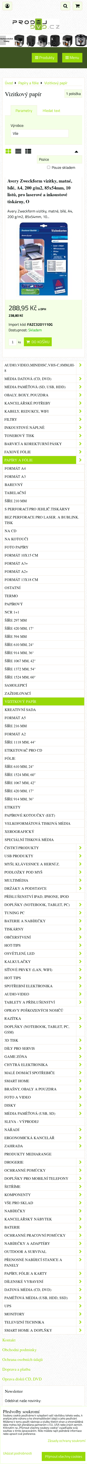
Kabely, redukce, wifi (26, 411)
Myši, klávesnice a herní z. (32, 863)
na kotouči (16, 538)
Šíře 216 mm (16, 725)
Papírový (14, 603)
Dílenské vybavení (23, 1281)
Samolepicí (16, 685)
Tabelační (15, 492)
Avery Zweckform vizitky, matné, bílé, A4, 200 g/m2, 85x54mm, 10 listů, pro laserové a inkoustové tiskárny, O (39, 191)
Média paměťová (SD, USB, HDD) (34, 386)
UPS (7, 1305)
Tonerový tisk (19, 435)
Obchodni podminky (19, 1349)
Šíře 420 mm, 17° (19, 628)
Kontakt (9, 1340)
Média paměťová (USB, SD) (29, 1113)
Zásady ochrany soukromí (66, 1440)
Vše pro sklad (18, 1202)
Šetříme (12, 1186)
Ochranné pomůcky (25, 1170)
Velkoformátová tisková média (38, 823)
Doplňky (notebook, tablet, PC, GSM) (36, 1029)
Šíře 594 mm (16, 636)
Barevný (14, 484)
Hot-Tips (12, 945)
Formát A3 (15, 476)
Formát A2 (15, 733)
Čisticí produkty (21, 847)
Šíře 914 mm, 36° (19, 652)
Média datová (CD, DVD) (27, 378)
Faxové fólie (17, 451)
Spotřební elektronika (28, 985)
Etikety (13, 807)
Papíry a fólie (18, 459)
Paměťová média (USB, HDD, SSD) (36, 1297)
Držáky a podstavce (25, 888)
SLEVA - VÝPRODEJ (21, 1121)
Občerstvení (17, 937)
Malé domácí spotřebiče (29, 1072)
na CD (10, 530)
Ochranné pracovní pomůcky (35, 1235)
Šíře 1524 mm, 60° (20, 677)
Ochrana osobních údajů (22, 1359)
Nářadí (11, 1129)
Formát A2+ (16, 571)
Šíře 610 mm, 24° (19, 644)
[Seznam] (18, 152)
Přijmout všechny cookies (63, 1456)
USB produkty (18, 855)
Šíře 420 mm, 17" (19, 790)
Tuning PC (14, 912)
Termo (11, 595)
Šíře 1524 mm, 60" (20, 774)
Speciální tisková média (29, 839)
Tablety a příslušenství (29, 1002)
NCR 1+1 (12, 612)
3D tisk (11, 1040)
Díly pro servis (19, 1048)
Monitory (14, 1313)
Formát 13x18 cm (21, 579)
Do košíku (39, 342)
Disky (10, 1105)
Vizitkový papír (20, 701)
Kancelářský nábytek (28, 1218)
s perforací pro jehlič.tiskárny (37, 508)
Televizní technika (24, 1322)
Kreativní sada (20, 709)
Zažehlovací (18, 693)
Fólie (10, 758)
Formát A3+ (16, 563)
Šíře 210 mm (16, 500)
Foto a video (17, 1097)
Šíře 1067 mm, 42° (20, 660)
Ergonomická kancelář (29, 1137)
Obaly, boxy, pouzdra (26, 394)
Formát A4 (15, 468)
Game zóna (15, 1056)
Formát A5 (15, 717)
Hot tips (12, 977)
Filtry (10, 419)
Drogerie (13, 1162)
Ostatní (12, 587)
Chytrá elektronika (26, 1064)
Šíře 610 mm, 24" (19, 766)
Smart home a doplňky (28, 1330)
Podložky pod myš (23, 872)
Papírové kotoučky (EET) (30, 815)
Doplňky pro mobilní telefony (36, 1178)
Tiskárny (14, 928)
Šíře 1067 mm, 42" (20, 782)
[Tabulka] (28, 152)
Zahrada (13, 1145)
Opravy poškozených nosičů (33, 1010)
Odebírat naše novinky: (23, 1400)
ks (19, 342)
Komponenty (17, 1194)
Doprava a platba (16, 1369)
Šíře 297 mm (16, 620)
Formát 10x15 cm (21, 555)
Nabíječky (15, 1210)
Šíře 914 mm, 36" (19, 798)
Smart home (16, 1080)
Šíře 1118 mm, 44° (20, 742)
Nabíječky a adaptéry (27, 1243)
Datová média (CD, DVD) (27, 1289)
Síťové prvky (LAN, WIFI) (28, 969)
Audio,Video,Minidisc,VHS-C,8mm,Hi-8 (39, 367)
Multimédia (16, 880)
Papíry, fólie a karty (25, 1273)
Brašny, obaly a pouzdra (30, 1088)
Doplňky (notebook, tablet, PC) (37, 904)
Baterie (12, 1227)
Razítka (12, 1018)
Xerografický (19, 831)
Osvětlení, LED (19, 953)
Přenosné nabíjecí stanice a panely (33, 1262)
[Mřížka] (8, 152)
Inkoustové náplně (24, 427)
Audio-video (16, 993)
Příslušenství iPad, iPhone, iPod (36, 896)
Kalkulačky (17, 961)
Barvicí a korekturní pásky (33, 443)
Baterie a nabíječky (25, 920)
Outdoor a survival (25, 1251)
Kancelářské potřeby (27, 403)
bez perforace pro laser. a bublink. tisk (42, 520)
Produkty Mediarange (28, 1153)
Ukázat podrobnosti (17, 1453)
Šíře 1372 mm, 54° (20, 668)
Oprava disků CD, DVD (22, 1379)
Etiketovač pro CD (23, 750)
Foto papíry (17, 547)
